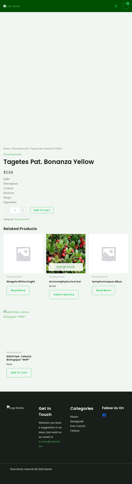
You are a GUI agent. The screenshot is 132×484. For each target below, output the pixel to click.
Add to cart (42, 210)
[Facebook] (104, 415)
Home (6, 148)
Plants (74, 416)
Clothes (74, 430)
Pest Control (77, 426)
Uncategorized (20, 148)
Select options (63, 294)
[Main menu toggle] (116, 6)
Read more (18, 290)
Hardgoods (77, 421)
